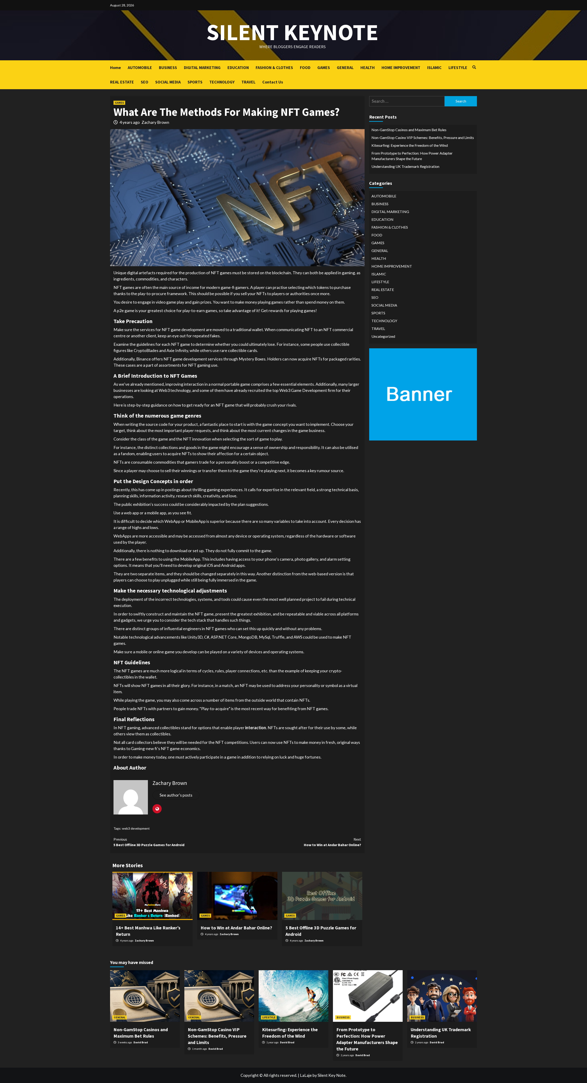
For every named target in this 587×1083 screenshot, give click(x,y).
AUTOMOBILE (140, 67)
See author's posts (176, 795)
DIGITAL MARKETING (202, 67)
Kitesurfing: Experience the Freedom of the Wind (409, 145)
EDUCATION (238, 67)
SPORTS (195, 82)
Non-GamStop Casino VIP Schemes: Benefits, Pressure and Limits (422, 137)
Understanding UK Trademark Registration (405, 166)
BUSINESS (168, 67)
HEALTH (367, 67)
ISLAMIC (434, 67)
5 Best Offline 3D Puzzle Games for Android (149, 842)
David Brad (140, 1042)
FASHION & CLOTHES (274, 67)
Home (115, 67)
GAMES (323, 67)
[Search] (474, 67)
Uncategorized (383, 336)
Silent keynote (292, 32)
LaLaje (306, 1075)
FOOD (305, 67)
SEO (144, 82)
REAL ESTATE (122, 82)
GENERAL (345, 67)
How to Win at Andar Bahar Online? (332, 842)
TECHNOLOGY (222, 82)
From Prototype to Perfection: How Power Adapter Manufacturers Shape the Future (412, 156)
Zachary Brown (155, 122)
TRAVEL (248, 82)
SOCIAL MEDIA (168, 82)
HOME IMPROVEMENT (401, 67)
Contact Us (272, 82)
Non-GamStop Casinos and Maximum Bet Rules (408, 129)
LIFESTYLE (458, 67)
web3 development (136, 828)
